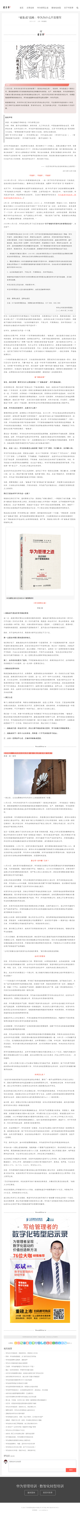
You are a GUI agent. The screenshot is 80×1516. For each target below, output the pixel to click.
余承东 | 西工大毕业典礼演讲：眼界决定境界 (20, 1433)
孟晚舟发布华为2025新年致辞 (15, 1413)
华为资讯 (43, 21)
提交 (71, 1470)
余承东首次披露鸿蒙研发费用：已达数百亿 (19, 1393)
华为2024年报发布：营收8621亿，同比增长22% (21, 1407)
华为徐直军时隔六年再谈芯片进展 (17, 1383)
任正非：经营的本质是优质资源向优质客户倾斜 (21, 1403)
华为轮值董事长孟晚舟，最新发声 (17, 1360)
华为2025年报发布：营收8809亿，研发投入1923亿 (22, 1353)
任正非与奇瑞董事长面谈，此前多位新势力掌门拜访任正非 (25, 1373)
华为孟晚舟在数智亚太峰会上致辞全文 (18, 1440)
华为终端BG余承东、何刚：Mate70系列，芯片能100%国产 (24, 1417)
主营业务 (30, 8)
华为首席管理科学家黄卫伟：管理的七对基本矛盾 (22, 1386)
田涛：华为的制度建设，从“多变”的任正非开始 (21, 1356)
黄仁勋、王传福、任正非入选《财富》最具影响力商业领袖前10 (26, 1400)
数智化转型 (56, 8)
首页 (21, 8)
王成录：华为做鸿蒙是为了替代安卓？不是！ (20, 1366)
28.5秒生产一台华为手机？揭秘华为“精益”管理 (21, 1427)
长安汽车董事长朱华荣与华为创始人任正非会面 (21, 1397)
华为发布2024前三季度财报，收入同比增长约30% (22, 1423)
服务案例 (31, 1493)
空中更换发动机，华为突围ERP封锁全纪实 (19, 1437)
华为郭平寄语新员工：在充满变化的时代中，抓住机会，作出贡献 (27, 1390)
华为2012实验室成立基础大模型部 (17, 1363)
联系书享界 (47, 1493)
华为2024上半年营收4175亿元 (15, 1430)
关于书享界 (68, 8)
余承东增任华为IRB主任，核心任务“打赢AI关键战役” (23, 1376)
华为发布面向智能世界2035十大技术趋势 (19, 1380)
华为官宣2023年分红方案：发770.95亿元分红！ (21, 1447)
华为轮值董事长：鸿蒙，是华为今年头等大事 (20, 1443)
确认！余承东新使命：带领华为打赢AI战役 (19, 1370)
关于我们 (44, 1507)
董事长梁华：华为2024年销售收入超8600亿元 (20, 1410)
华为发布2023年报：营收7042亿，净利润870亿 (21, 1450)
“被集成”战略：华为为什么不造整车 (40, 17)
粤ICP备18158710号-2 (53, 1507)
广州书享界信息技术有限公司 (33, 1507)
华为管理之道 (42, 8)
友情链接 (34, 1510)
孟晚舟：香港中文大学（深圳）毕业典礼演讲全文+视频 (23, 1420)
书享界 (7, 7)
